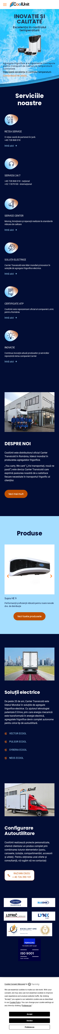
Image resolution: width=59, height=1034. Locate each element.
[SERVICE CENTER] (11, 203)
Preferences (29, 1027)
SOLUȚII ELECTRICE (15, 259)
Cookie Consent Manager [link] (15, 984)
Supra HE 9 (10, 598)
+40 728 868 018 (12, 140)
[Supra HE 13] (29, 569)
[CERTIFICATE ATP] (11, 291)
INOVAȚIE (10, 347)
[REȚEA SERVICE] (11, 119)
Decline (30, 1021)
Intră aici (9, 145)
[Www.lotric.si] (15, 916)
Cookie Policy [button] (15, 1002)
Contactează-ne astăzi (15, 75)
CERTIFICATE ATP (14, 303)
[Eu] (15, 902)
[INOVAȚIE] (11, 335)
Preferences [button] (26, 1006)
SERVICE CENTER (14, 215)
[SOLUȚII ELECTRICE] (11, 247)
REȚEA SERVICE (13, 131)
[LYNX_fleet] (43, 916)
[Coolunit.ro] (19, 4)
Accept (29, 1014)
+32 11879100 (11, 184)
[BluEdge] (43, 902)
